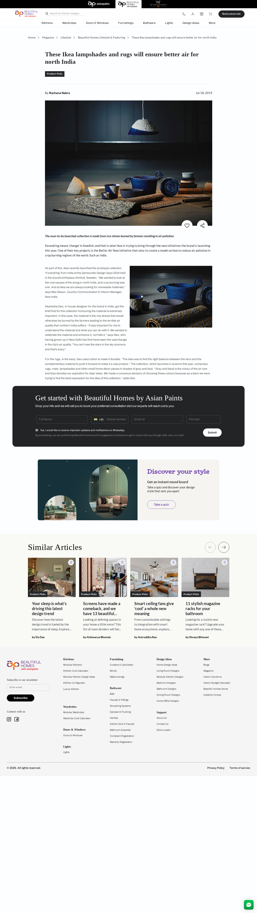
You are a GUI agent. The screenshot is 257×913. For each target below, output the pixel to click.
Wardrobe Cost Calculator (77, 718)
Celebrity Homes (212, 695)
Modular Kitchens (72, 665)
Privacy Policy (215, 767)
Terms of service (239, 767)
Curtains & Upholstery (121, 665)
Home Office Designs (168, 701)
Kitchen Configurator (74, 683)
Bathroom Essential (120, 730)
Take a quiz (161, 504)
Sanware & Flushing (120, 712)
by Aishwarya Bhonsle (97, 637)
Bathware (149, 22)
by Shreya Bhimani (197, 637)
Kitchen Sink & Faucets (122, 724)
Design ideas (191, 22)
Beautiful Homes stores (215, 689)
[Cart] (210, 14)
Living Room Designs (168, 671)
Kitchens (47, 22)
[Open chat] (249, 905)
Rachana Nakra (59, 93)
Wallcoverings (117, 677)
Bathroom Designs (166, 689)
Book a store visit (231, 14)
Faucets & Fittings (119, 700)
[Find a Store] (201, 14)
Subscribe (21, 697)
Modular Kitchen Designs (170, 677)
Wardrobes (69, 22)
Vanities (114, 718)
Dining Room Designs (168, 695)
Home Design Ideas (167, 665)
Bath (112, 694)
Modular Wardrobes (73, 712)
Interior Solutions (212, 677)
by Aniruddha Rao (145, 637)
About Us (162, 718)
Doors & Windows (97, 22)
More (212, 22)
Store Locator (164, 730)
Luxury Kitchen (71, 689)
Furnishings (126, 22)
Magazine (208, 671)
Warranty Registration (121, 742)
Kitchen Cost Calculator (75, 671)
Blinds (113, 671)
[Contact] (184, 14)
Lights (169, 22)
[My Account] (192, 14)
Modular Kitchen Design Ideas (79, 677)
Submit (212, 432)
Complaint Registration (122, 736)
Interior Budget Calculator (216, 683)
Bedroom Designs (166, 683)
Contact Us (162, 724)
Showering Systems (120, 706)
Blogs (206, 665)
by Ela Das (38, 637)
